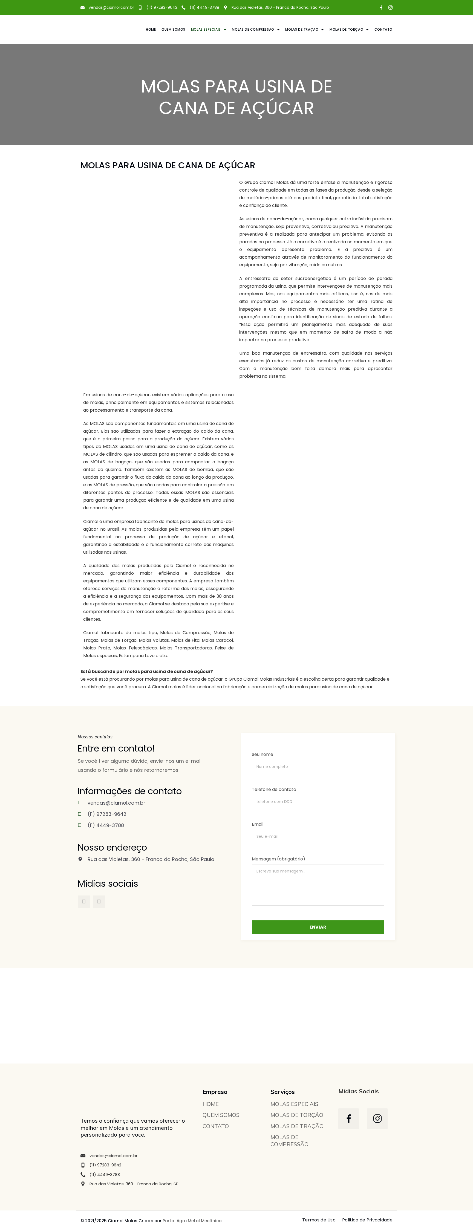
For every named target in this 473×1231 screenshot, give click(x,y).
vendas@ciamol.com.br (113, 1155)
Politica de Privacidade (367, 1220)
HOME (151, 29)
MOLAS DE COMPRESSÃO (253, 29)
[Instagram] (390, 7)
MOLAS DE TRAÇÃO (301, 29)
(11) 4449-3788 (204, 7)
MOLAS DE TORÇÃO (346, 29)
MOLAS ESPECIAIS (206, 29)
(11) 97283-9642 (161, 7)
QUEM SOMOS (173, 29)
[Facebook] (381, 7)
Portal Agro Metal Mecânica (192, 1221)
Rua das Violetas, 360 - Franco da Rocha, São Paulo (280, 7)
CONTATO (383, 29)
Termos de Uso (319, 1220)
